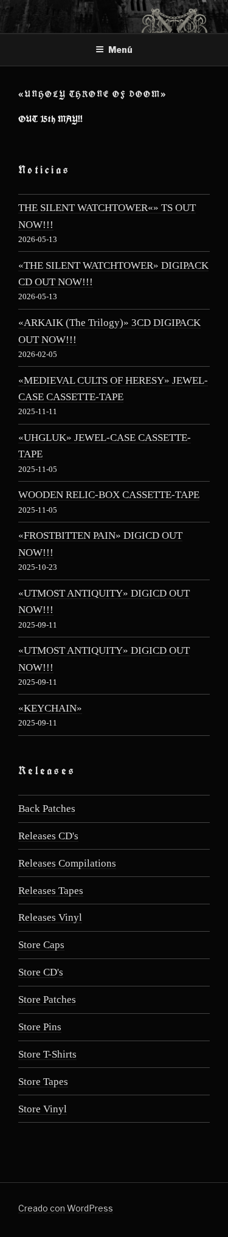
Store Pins (39, 1027)
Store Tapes (43, 1081)
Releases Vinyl (50, 917)
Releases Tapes (50, 890)
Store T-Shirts (47, 1054)
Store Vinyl (42, 1109)
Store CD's (40, 972)
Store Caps (41, 945)
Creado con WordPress (65, 1208)
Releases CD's (48, 836)
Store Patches (47, 999)
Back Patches (46, 808)
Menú (120, 49)
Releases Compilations (67, 863)
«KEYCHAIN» (50, 708)
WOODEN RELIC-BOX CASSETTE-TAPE (108, 495)
